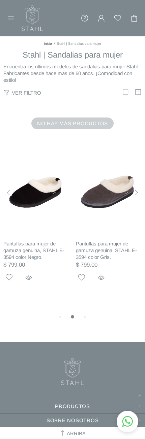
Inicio (48, 43)
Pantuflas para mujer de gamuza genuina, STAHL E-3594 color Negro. (33, 250)
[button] (127, 421)
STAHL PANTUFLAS (32, 18)
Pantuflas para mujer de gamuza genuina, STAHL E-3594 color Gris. (106, 250)
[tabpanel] (36, 225)
